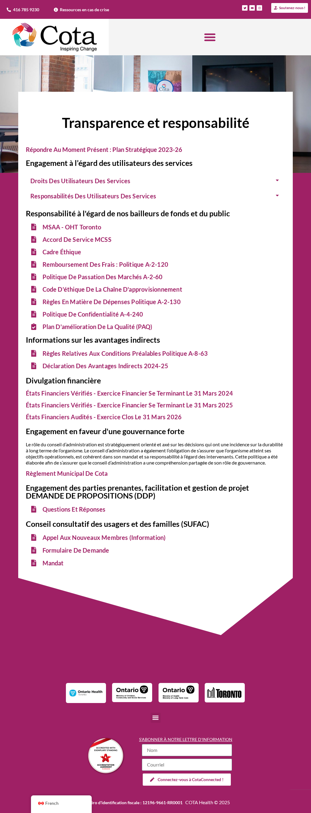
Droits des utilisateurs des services (80, 180)
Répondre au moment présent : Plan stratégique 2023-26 (104, 149)
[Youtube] (252, 8)
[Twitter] (245, 8)
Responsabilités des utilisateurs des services (93, 196)
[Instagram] (259, 8)
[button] (210, 37)
